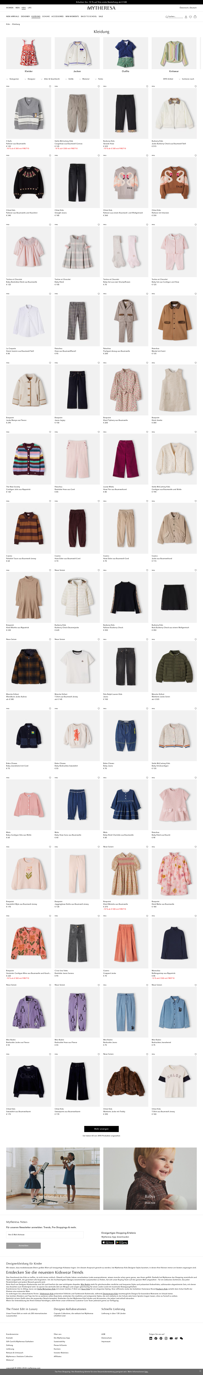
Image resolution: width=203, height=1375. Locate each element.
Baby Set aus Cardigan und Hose (165, 282)
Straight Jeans (61, 213)
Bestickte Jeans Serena (64, 973)
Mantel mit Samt (159, 351)
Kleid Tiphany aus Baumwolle (115, 420)
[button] (166, 16)
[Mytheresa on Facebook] (156, 1338)
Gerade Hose (108, 144)
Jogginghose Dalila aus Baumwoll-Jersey (72, 904)
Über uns (57, 1334)
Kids (24, 8)
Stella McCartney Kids (46, 1289)
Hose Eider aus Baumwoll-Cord (67, 559)
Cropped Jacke (109, 973)
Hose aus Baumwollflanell (65, 351)
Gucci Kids (85, 1289)
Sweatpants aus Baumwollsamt (67, 1112)
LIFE (29, 8)
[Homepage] (101, 8)
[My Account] (186, 16)
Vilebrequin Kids (47, 1294)
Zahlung (9, 1345)
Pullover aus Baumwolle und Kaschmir (22, 213)
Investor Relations (61, 1353)
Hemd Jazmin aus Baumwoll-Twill (20, 351)
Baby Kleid (59, 282)
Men (18, 8)
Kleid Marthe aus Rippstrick (17, 628)
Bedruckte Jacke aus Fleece (17, 1042)
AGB (103, 1334)
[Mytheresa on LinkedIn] (150, 1338)
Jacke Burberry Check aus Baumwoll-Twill (169, 144)
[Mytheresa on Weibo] (176, 1338)
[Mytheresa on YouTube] (171, 1338)
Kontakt (9, 1338)
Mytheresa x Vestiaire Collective (19, 1356)
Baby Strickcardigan (160, 766)
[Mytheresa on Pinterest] (161, 1338)
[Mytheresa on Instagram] (166, 1338)
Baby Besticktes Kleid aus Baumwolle (21, 282)
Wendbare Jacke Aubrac (16, 697)
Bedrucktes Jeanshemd (161, 1042)
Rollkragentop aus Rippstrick (163, 973)
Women (9, 8)
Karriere (57, 1349)
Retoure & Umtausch (14, 1353)
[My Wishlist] (190, 16)
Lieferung (10, 1349)
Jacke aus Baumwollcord (162, 559)
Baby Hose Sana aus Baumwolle (68, 835)
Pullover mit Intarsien (160, 213)
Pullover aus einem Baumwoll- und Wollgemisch (123, 213)
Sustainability (59, 1342)
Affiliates (57, 1356)
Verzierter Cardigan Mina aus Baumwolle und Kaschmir (29, 973)
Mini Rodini (85, 1284)
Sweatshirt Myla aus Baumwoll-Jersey (21, 904)
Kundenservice (12, 1334)
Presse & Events (60, 1345)
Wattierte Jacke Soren (161, 697)
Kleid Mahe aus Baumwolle (163, 904)
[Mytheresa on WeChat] (181, 1338)
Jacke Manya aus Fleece (16, 420)
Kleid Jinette (157, 420)
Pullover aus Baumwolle (16, 144)
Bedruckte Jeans (110, 1042)
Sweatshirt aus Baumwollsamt (18, 1112)
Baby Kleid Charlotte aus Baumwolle (118, 835)
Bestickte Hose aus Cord (65, 489)
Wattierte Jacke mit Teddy (114, 1112)
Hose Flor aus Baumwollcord (115, 489)
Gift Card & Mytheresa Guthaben (20, 1342)
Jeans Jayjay (60, 420)
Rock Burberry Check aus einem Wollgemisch (170, 628)
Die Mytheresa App (62, 1338)
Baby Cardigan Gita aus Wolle (18, 835)
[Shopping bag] (195, 16)
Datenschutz (107, 1338)
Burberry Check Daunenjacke (67, 628)
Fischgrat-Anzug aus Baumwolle (116, 351)
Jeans (105, 697)
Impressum (106, 1342)
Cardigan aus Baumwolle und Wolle (167, 489)
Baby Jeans (108, 766)
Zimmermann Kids (110, 1294)
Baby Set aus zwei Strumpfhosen (116, 282)
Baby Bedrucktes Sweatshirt (66, 766)
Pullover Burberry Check (113, 628)
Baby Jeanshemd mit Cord (17, 766)
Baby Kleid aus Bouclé (161, 835)
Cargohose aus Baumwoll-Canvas (68, 144)
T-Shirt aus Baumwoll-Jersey (66, 697)
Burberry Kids (162, 1289)
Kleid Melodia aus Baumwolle (115, 904)
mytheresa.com (33, 1368)
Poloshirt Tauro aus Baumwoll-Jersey (21, 559)
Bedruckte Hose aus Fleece (66, 1042)
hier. (146, 1372)
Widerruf (10, 1360)
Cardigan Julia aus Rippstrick (18, 489)
